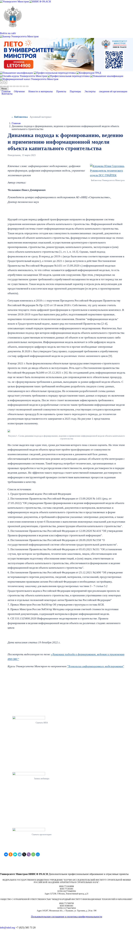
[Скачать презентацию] (41, 829)
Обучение (19, 91)
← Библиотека (19, 117)
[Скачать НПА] (41, 717)
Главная (6, 91)
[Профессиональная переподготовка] (55, 72)
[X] (24, 854)
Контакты (7, 94)
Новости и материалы (40, 91)
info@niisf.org (7, 927)
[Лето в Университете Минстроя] (66, 54)
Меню (4, 88)
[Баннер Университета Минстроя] (19, 36)
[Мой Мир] (38, 854)
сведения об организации (113, 91)
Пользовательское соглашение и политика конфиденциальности (66, 916)
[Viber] (29, 854)
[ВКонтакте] (6, 854)
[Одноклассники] (10, 854)
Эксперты (90, 91)
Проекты (61, 91)
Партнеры (75, 91)
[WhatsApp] (33, 854)
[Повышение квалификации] (17, 72)
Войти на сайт (8, 33)
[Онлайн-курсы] (24, 75)
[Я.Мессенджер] (15, 854)
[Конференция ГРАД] (88, 72)
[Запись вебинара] (41, 773)
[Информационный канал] (29, 79)
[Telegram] (20, 854)
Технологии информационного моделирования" (96, 666)
